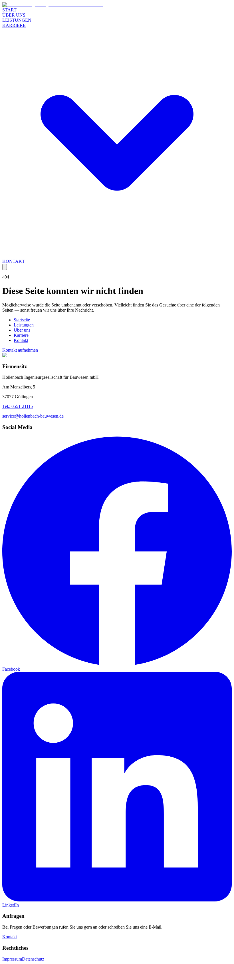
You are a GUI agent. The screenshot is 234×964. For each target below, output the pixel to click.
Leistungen (24, 324)
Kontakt (21, 340)
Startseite (22, 319)
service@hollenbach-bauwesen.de (33, 416)
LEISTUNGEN (16, 20)
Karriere (21, 335)
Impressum (12, 959)
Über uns (22, 330)
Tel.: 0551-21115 (17, 406)
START (9, 9)
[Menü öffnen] (4, 267)
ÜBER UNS (13, 15)
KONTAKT (13, 261)
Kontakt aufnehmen (20, 350)
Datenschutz (33, 959)
